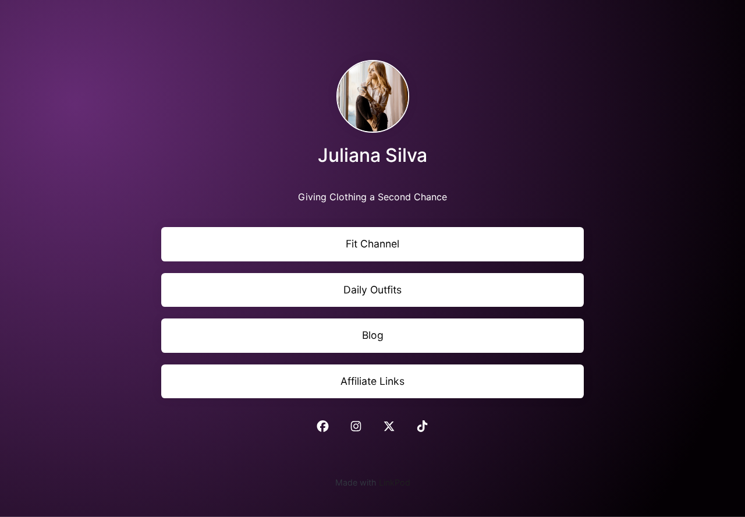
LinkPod (394, 482)
